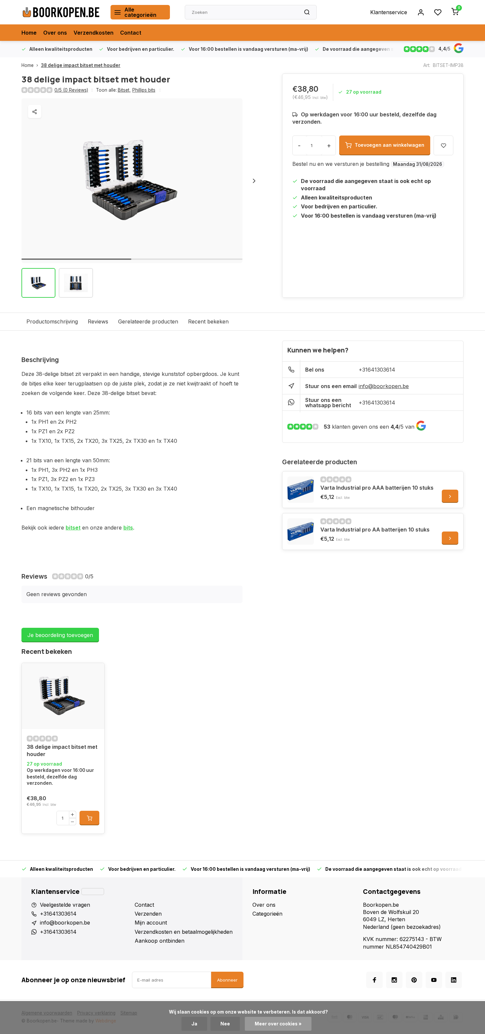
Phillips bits (143, 90)
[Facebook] (374, 980)
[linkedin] (453, 980)
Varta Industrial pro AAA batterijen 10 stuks (377, 487)
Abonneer (227, 980)
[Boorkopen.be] (61, 12)
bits (128, 527)
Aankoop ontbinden (159, 940)
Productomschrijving (52, 321)
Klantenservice (388, 12)
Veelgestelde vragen (65, 904)
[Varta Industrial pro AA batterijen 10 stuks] (300, 531)
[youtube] (434, 980)
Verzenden (148, 913)
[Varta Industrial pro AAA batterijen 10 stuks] (300, 489)
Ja (194, 1023)
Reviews (98, 321)
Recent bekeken (208, 321)
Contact (130, 32)
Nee (225, 1023)
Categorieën (267, 913)
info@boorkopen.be (384, 386)
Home (29, 32)
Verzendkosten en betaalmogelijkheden (184, 931)
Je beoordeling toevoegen (60, 635)
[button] (254, 180)
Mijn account (151, 922)
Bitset (124, 90)
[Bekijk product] (89, 818)
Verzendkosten (93, 32)
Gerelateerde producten (148, 321)
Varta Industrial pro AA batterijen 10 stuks (375, 529)
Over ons (55, 32)
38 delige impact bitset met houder (80, 65)
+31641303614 (377, 369)
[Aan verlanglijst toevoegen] (31, 673)
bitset (73, 527)
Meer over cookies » (278, 1023)
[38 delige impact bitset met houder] (63, 696)
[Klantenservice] (92, 891)
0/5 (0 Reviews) (71, 90)
